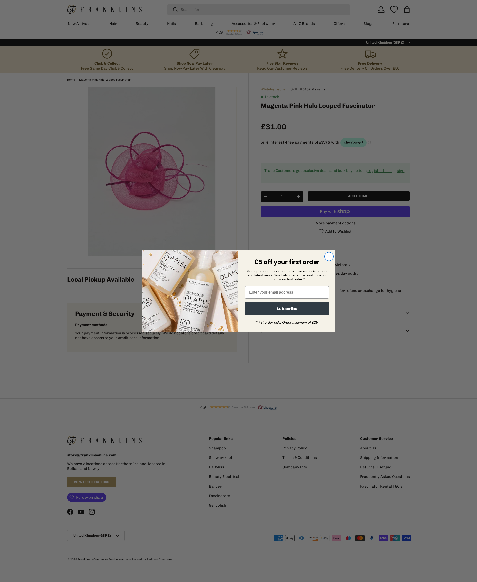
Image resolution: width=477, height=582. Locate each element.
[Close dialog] (329, 256)
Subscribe (287, 308)
